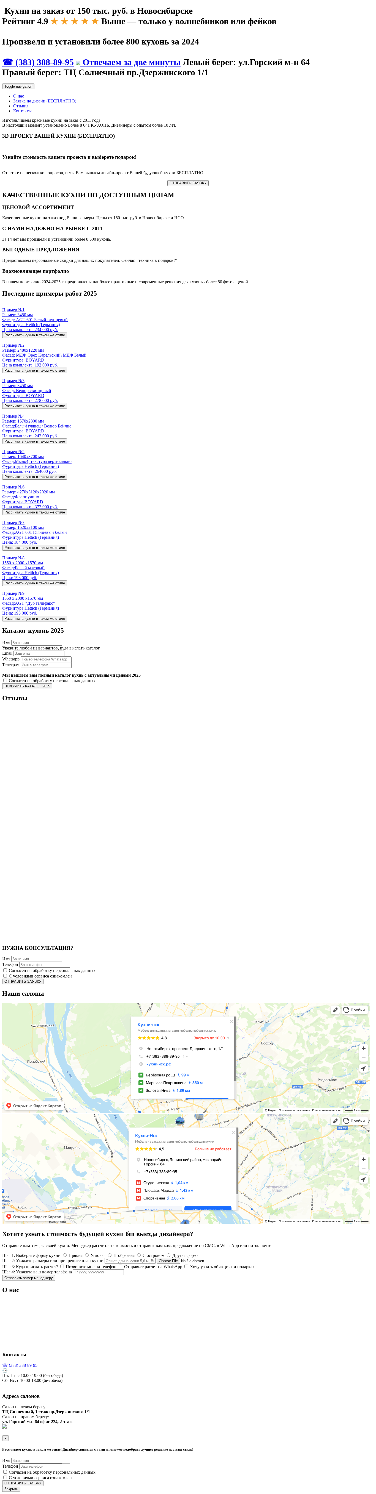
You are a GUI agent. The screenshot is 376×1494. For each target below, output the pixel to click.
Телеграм (11, 664)
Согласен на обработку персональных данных (52, 680)
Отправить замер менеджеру (28, 1278)
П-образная (123, 1255)
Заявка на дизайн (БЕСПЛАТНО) (44, 101)
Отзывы (20, 106)
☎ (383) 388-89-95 (38, 62)
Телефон (10, 964)
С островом (152, 1255)
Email (7, 653)
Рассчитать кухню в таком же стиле (34, 335)
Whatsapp (11, 659)
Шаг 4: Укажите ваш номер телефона (37, 1272)
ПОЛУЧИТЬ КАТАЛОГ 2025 (27, 686)
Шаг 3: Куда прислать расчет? (30, 1266)
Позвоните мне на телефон (90, 1266)
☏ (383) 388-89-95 (19, 1365)
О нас (18, 96)
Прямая (75, 1255)
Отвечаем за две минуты (130, 62)
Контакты (22, 111)
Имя (6, 642)
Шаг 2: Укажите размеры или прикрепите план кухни (52, 1260)
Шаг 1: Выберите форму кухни (31, 1255)
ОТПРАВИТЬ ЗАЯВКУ (188, 183)
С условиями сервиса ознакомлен (40, 976)
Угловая (97, 1255)
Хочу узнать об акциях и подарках (222, 1266)
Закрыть (11, 1489)
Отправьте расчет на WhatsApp (152, 1266)
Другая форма (184, 1255)
